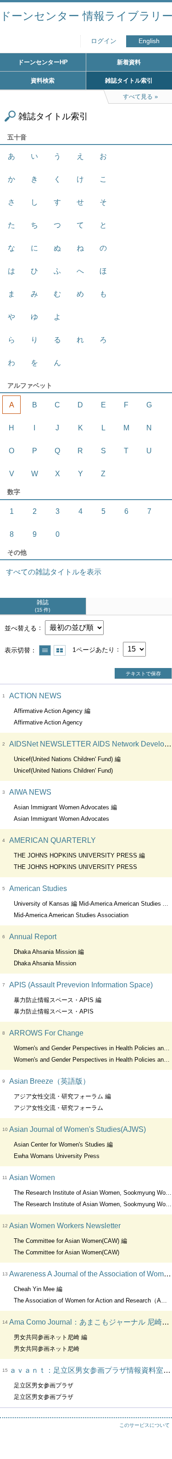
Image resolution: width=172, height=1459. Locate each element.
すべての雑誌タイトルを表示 (53, 572)
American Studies (38, 888)
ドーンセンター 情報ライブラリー (86, 16)
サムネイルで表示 (60, 650)
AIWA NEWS (30, 792)
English (149, 41)
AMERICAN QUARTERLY (52, 840)
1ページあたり (93, 649)
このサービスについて (144, 1425)
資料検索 (43, 80)
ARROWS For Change (46, 1033)
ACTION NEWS (35, 696)
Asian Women (32, 1177)
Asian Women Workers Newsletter (65, 1226)
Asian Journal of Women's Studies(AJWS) (77, 1129)
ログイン (104, 41)
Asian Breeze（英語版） (49, 1081)
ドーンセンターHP (43, 62)
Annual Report (32, 937)
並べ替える (21, 627)
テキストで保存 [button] (143, 673)
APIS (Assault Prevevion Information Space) (81, 985)
